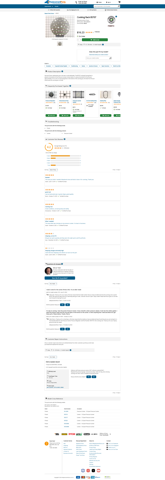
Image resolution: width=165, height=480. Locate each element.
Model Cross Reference (117, 66)
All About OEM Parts (94, 445)
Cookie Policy (92, 451)
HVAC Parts (79, 449)
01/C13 (65, 414)
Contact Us (66, 451)
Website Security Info (94, 460)
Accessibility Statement (94, 466)
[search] (119, 6)
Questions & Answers (93, 66)
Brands (56, 6)
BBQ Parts (78, 447)
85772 (48, 387)
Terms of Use (92, 458)
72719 (55, 387)
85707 (51, 387)
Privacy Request (93, 456)
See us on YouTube (113, 449)
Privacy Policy (92, 447)
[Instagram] (88, 470)
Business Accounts (68, 453)
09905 (62, 387)
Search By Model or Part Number (102, 6)
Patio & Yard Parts (80, 453)
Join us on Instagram (113, 445)
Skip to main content (82, 5)
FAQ (64, 443)
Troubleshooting (74, 66)
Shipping (66, 445)
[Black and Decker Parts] (57, 434)
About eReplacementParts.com (96, 443)
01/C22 (65, 420)
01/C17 (65, 417)
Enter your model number (92, 58)
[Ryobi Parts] (72, 434)
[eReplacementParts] (55, 2)
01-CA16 (66, 411)
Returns (65, 447)
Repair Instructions (105, 66)
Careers (91, 462)
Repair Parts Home (49, 13)
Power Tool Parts (80, 455)
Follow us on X (111, 447)
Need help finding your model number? (98, 54)
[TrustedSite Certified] (107, 477)
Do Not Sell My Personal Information (95, 454)
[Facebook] (83, 470)
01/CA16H (66, 426)
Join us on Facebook (113, 443)
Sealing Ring (103, 100)
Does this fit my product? (59, 278)
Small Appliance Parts (81, 445)
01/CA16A (66, 423)
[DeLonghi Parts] (87, 434)
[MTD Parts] (79, 434)
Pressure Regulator (50, 100)
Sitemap (91, 464)
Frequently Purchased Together (61, 66)
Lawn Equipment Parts (81, 451)
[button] (119, 2)
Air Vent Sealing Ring (91, 100)
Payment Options (68, 449)
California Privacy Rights (95, 449)
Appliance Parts (80, 443)
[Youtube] (98, 470)
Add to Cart (96, 40)
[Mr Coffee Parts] (94, 434)
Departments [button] (48, 6)
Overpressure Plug (63, 100)
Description (48, 66)
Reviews (83, 66)
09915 (58, 387)
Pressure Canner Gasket (77, 101)
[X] (93, 470)
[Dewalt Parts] (64, 434)
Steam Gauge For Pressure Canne (118, 101)
